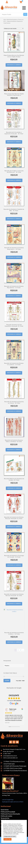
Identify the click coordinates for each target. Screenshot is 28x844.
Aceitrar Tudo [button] (7, 839)
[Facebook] (10, 742)
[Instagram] (14, 742)
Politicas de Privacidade (8, 812)
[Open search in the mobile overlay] (14, 14)
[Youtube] (17, 742)
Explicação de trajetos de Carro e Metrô (12, 801)
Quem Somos (5, 809)
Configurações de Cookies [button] (10, 836)
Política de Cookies (6, 816)
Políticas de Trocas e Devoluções (10, 814)
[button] (27, 1)
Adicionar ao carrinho (14, 64)
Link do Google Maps (7, 799)
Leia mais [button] (24, 722)
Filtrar (7, 680)
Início (5, 19)
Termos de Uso (5, 818)
